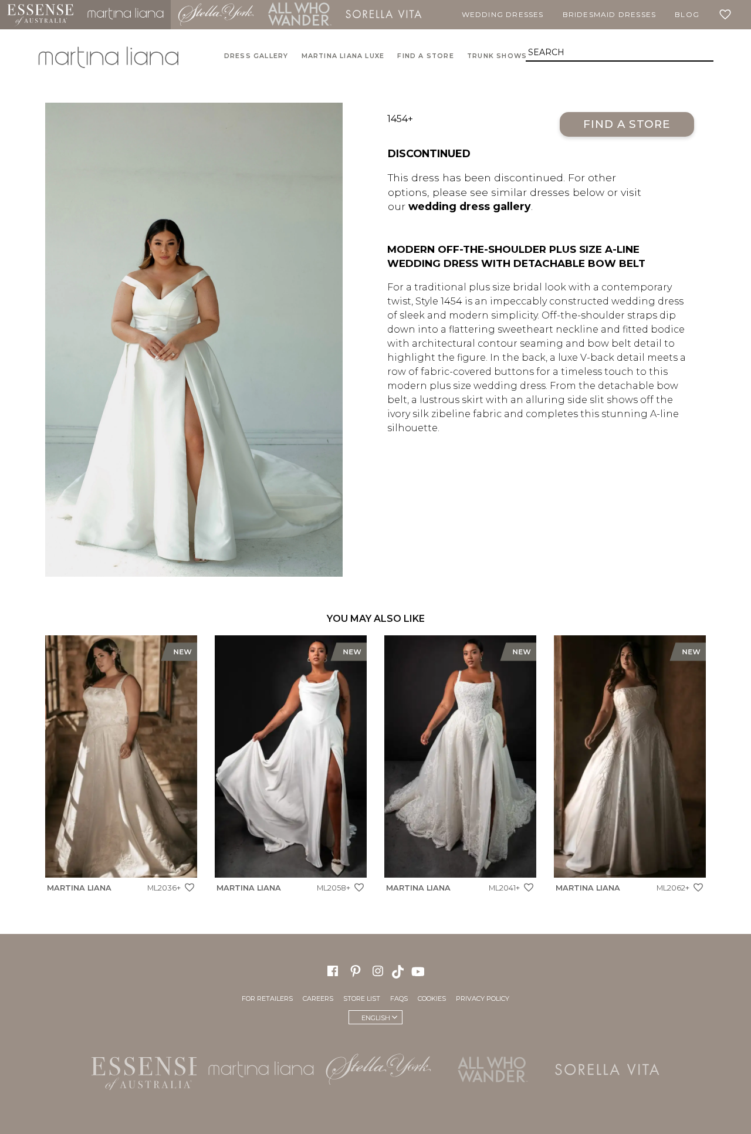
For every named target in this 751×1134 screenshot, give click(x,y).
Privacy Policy (482, 998)
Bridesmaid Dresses (610, 14)
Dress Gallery (256, 56)
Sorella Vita (384, 14)
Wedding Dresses (503, 14)
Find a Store (627, 124)
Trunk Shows (497, 56)
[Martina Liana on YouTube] (419, 971)
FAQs (399, 998)
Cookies (432, 998)
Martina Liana (125, 14)
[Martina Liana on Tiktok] (399, 971)
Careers (318, 998)
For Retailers (267, 998)
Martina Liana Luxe (343, 56)
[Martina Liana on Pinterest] (356, 971)
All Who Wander (300, 14)
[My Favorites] (727, 15)
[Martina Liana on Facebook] (333, 971)
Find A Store (425, 56)
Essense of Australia (40, 14)
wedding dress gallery (469, 206)
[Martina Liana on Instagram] (378, 971)
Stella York (216, 14)
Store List (361, 998)
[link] (121, 767)
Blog (687, 14)
